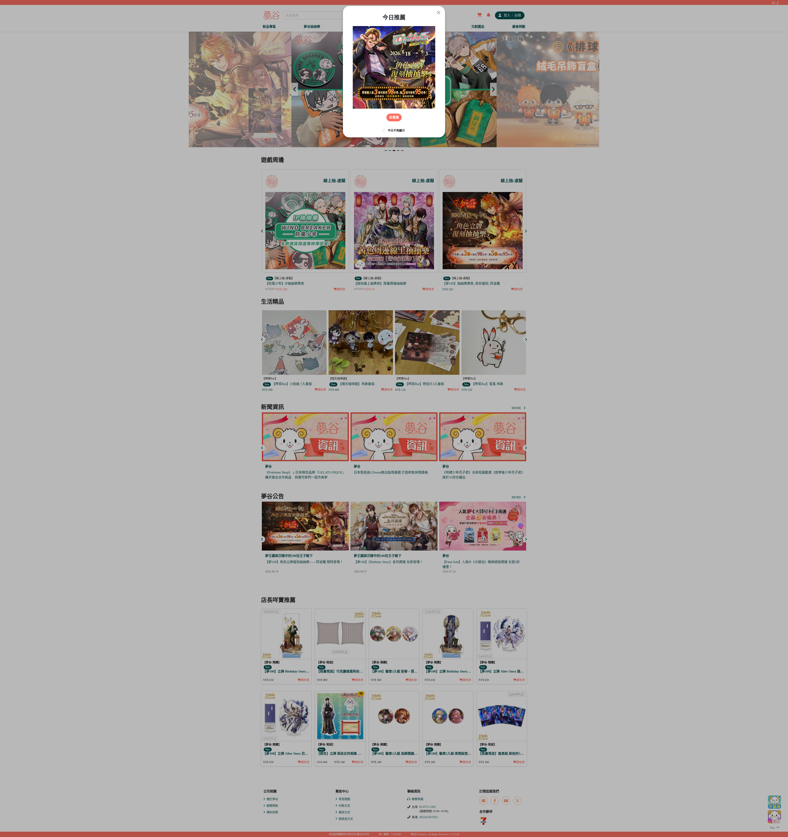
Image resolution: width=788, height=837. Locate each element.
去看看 (394, 117)
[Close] (438, 12)
